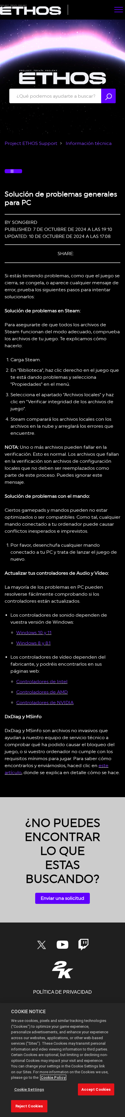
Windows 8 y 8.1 (33, 643)
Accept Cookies (96, 1089)
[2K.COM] (63, 969)
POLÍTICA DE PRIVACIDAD (62, 992)
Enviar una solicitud (62, 898)
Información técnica (89, 143)
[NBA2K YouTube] (62, 945)
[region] (62, 1060)
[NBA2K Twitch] (83, 945)
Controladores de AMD (42, 692)
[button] (118, 9)
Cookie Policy (53, 1077)
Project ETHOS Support (31, 143)
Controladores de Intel (41, 681)
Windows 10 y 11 (33, 632)
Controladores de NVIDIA (45, 702)
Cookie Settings (29, 1089)
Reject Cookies (29, 1106)
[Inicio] (30, 10)
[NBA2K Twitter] (41, 945)
